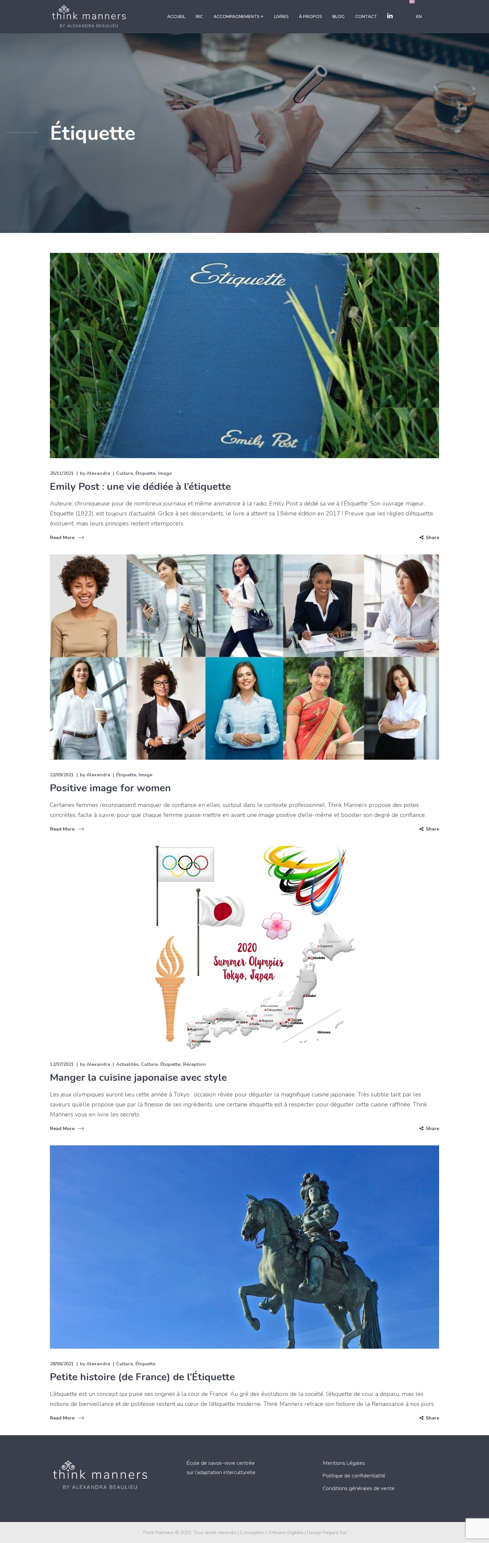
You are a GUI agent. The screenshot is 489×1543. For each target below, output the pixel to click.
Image (165, 473)
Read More (62, 537)
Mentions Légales (344, 1463)
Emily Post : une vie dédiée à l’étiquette (140, 486)
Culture (124, 473)
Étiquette (145, 473)
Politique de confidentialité (354, 1475)
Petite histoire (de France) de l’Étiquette (142, 1377)
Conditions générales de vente (359, 1488)
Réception (194, 1064)
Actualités (127, 1064)
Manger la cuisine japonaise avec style (138, 1077)
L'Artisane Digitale (284, 1532)
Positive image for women (110, 788)
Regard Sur (335, 1532)
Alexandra (98, 473)
